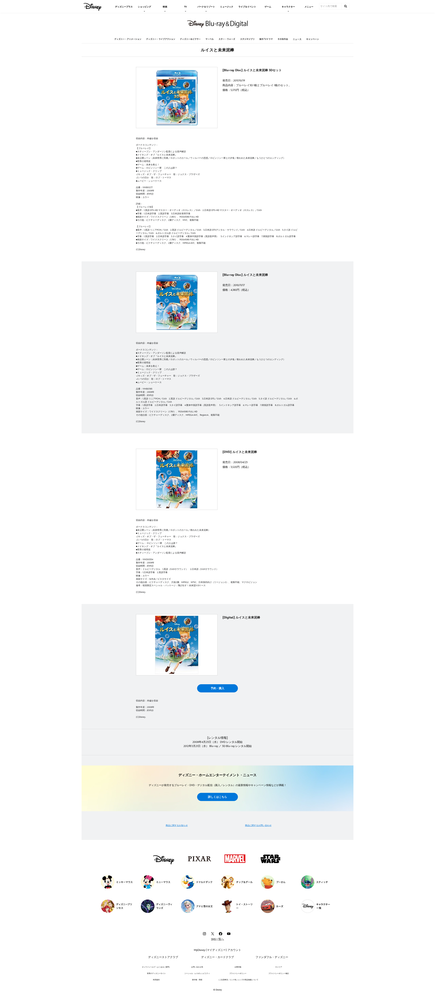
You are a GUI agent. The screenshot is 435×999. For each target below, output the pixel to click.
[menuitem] (124, 6)
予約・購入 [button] (217, 688)
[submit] (346, 6)
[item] (144, 6)
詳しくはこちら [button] (217, 797)
